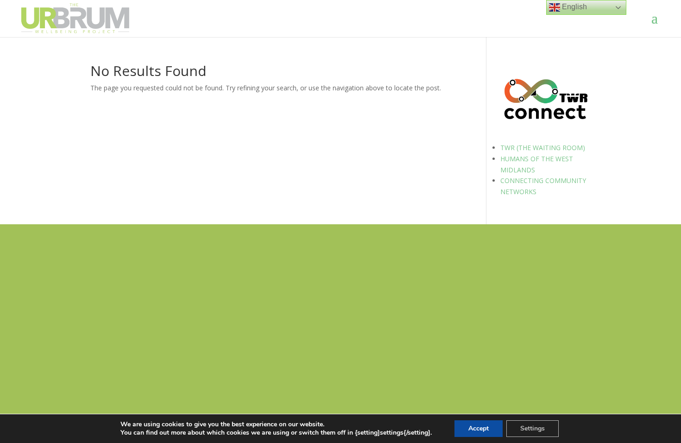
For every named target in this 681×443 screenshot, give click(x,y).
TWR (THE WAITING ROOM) (542, 147)
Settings (532, 428)
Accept (478, 428)
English (573, 7)
